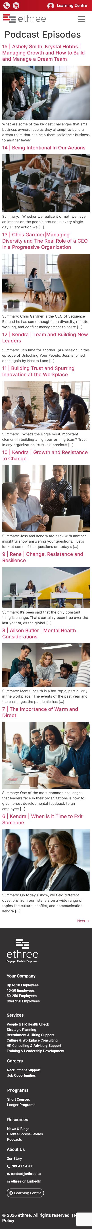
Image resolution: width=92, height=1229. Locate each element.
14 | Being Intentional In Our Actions (44, 148)
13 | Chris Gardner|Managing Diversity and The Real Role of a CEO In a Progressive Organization (45, 241)
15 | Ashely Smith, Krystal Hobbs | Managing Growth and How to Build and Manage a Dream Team (43, 53)
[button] (81, 19)
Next (83, 921)
